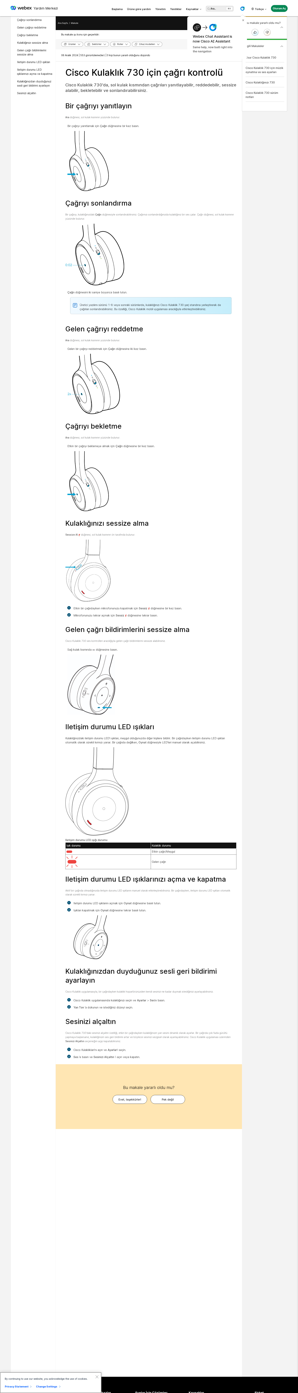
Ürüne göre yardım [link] (139, 9)
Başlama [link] (117, 9)
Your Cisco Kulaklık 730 (261, 57)
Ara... (213, 8)
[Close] (97, 1376)
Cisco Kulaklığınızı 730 (260, 82)
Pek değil (168, 1099)
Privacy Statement (16, 1386)
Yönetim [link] (160, 9)
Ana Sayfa (63, 23)
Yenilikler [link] (176, 9)
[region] (50, 1382)
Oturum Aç (279, 8)
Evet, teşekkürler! (129, 1099)
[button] (242, 8)
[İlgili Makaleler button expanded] (282, 46)
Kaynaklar (192, 9)
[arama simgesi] (208, 9)
